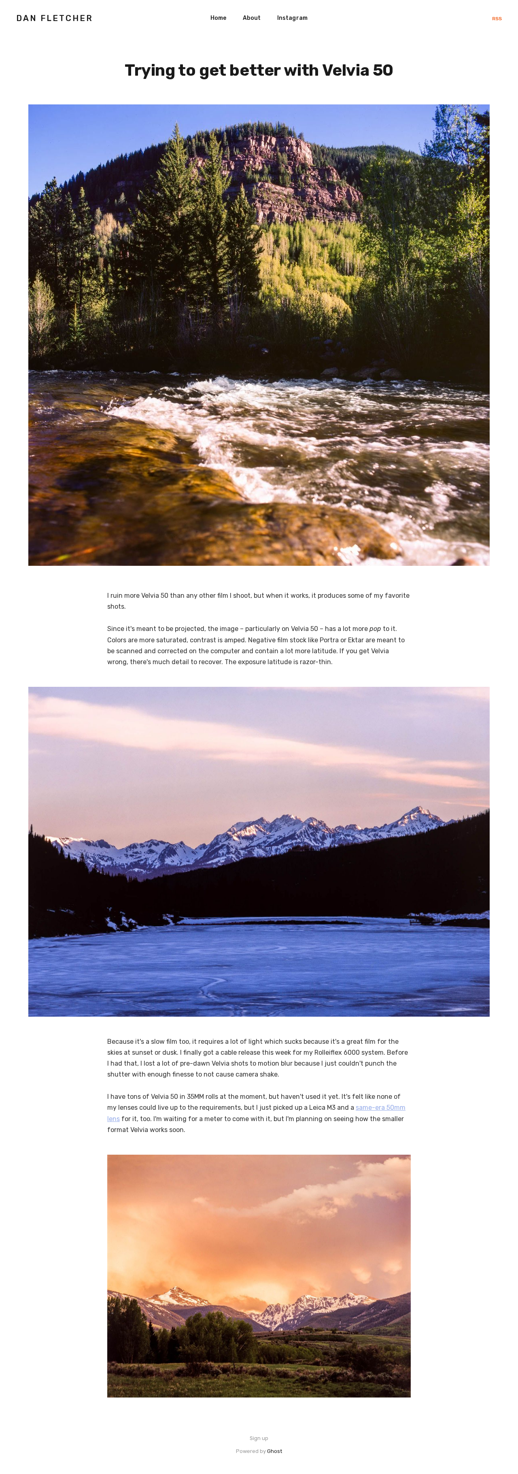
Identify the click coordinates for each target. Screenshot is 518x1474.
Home (218, 18)
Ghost (274, 1451)
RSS (497, 18)
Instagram (292, 18)
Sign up (259, 1438)
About (252, 18)
